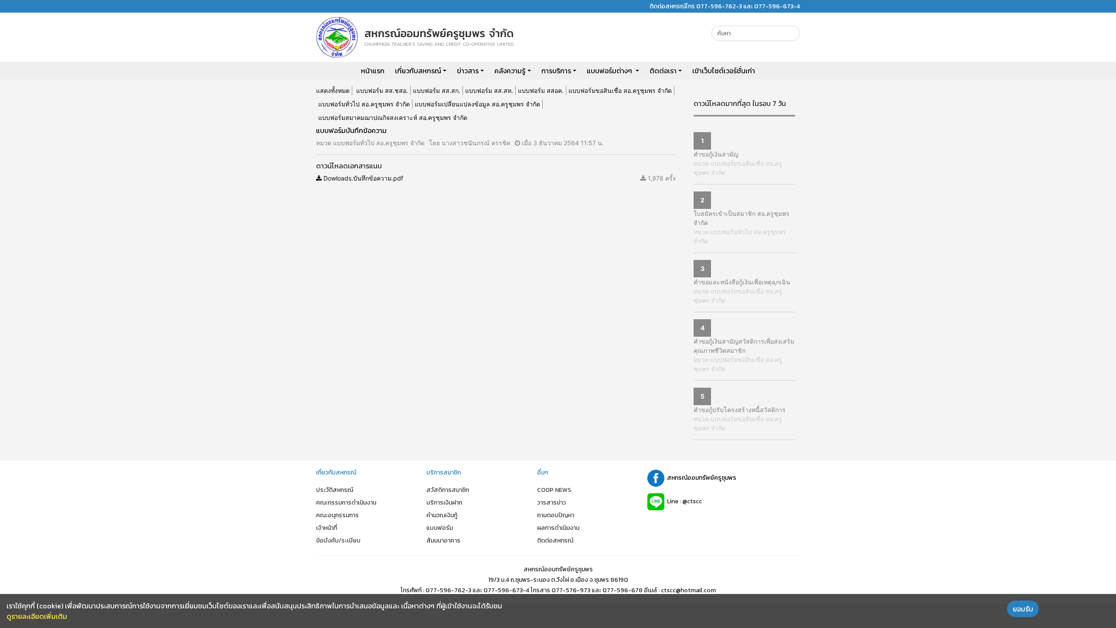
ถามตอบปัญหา (555, 515)
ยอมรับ (1023, 609)
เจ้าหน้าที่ (326, 527)
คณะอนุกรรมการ (337, 515)
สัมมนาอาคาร (443, 540)
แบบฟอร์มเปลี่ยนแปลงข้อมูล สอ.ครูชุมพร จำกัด (477, 104)
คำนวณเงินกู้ (441, 515)
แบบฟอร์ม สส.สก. (436, 90)
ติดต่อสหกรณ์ (555, 540)
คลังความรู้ (509, 70)
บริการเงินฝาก (444, 502)
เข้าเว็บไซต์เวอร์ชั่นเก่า (723, 70)
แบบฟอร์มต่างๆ (610, 70)
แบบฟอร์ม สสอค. (541, 90)
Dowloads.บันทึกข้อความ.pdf (362, 178)
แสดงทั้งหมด (333, 90)
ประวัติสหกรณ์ (334, 490)
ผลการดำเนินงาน (558, 527)
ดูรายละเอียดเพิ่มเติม (37, 616)
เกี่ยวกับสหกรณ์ (418, 70)
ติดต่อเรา (663, 70)
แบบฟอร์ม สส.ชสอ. (382, 90)
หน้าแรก (372, 70)
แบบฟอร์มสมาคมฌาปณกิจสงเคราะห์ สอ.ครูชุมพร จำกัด (392, 117)
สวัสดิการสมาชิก (447, 490)
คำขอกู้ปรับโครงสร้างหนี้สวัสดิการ (740, 409)
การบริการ (556, 70)
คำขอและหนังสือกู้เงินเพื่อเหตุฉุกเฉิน (742, 282)
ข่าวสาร (468, 70)
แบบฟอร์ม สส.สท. (489, 90)
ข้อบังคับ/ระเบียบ (338, 540)
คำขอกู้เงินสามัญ (716, 154)
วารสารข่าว (551, 502)
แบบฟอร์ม (439, 527)
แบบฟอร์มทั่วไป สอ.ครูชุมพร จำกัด (364, 104)
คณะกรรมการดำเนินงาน (346, 502)
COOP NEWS (554, 490)
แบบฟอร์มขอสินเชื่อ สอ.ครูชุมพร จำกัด (620, 90)
